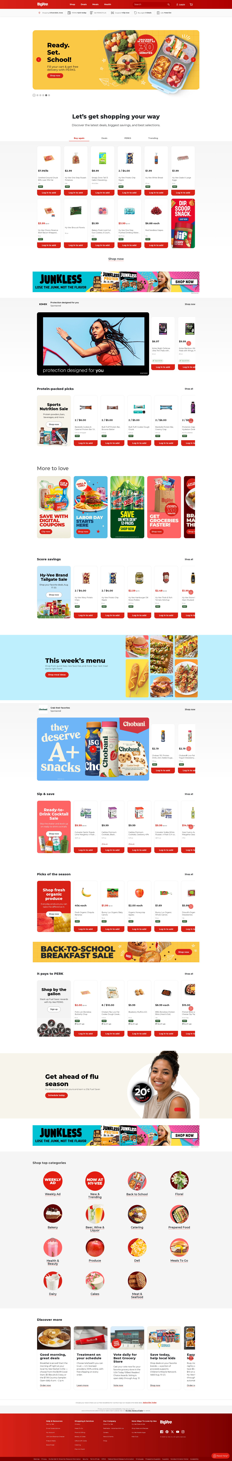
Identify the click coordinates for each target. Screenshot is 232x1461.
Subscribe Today (149, 1402)
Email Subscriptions (53, 1428)
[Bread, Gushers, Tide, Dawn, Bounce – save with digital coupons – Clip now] (54, 507)
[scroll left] (39, 59)
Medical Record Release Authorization (121, 1459)
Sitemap (37, 1459)
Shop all (189, 389)
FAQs (105, 1441)
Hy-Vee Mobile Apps (138, 1432)
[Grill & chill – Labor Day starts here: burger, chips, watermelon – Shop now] (91, 507)
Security (85, 1459)
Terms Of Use (94, 1459)
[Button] (34, 95)
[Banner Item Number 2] (43, 95)
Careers (105, 1432)
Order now (45, 1385)
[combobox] (151, 4)
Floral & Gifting (80, 1432)
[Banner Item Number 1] (40, 95)
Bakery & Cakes (80, 1436)
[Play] (93, 749)
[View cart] (191, 4)
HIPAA (103, 1459)
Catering (78, 1445)
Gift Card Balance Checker (55, 1436)
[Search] (168, 4)
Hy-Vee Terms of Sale (134, 1411)
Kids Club (135, 1436)
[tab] (79, 138)
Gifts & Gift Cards (81, 1441)
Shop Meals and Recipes (140, 1428)
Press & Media (51, 1441)
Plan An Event (80, 1449)
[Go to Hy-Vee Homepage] (42, 4)
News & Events (108, 1436)
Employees (140, 1459)
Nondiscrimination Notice (179, 1459)
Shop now (155, 1385)
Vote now (118, 1385)
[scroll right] (193, 59)
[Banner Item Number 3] (46, 95)
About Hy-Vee (108, 1424)
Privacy (44, 1459)
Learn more (82, 1385)
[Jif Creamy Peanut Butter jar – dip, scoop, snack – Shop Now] (183, 223)
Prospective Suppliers (152, 1459)
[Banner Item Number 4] (49, 95)
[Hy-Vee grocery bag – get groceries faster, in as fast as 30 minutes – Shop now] (164, 507)
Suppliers (165, 1459)
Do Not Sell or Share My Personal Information (65, 1459)
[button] (157, 360)
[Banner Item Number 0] (37, 95)
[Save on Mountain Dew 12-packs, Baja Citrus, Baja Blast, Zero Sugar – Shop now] (127, 507)
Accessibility (194, 1459)
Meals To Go (79, 1428)
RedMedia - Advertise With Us (113, 1428)
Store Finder (50, 1445)
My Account (50, 1432)
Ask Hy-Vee (50, 1424)
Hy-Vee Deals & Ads (138, 1424)
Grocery (77, 1424)
